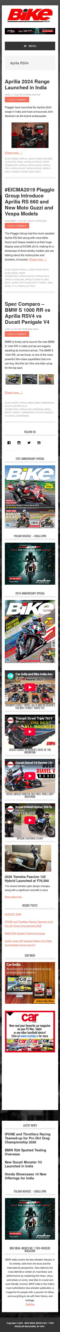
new (50, 282)
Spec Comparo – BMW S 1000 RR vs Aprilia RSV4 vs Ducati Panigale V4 (27, 312)
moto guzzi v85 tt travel (33, 282)
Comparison (47, 402)
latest (14, 282)
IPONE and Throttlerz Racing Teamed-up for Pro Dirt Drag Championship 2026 (27, 1138)
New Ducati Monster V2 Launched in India (23, 1164)
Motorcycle (20, 405)
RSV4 (38, 171)
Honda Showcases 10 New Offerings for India (25, 1176)
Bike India (30, 15)
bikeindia (39, 409)
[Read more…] (13, 153)
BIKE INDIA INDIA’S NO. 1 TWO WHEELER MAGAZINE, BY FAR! (34, 1325)
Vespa (46, 161)
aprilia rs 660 (34, 168)
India (7, 282)
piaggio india (27, 171)
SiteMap (30, 1304)
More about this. (13, 896)
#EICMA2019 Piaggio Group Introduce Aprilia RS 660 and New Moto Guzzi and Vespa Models (29, 201)
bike (46, 279)
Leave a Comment (17, 99)
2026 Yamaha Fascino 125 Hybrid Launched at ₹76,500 (27, 878)
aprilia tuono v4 (34, 279)
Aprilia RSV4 (42, 276)
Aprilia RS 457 (18, 168)
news (8, 285)
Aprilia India (35, 165)
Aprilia (23, 158)
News (20, 161)
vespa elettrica (26, 285)
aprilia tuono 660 (14, 279)
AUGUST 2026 (13, 914)
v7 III (14, 285)
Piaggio (15, 171)
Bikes (31, 402)
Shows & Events (33, 161)
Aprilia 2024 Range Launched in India (27, 84)
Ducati (8, 405)
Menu (32, 46)
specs (11, 415)
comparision (28, 412)
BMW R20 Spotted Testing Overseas (25, 933)
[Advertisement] (30, 1079)
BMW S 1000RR (12, 412)
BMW (37, 402)
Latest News (35, 158)
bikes (48, 409)
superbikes (22, 415)
